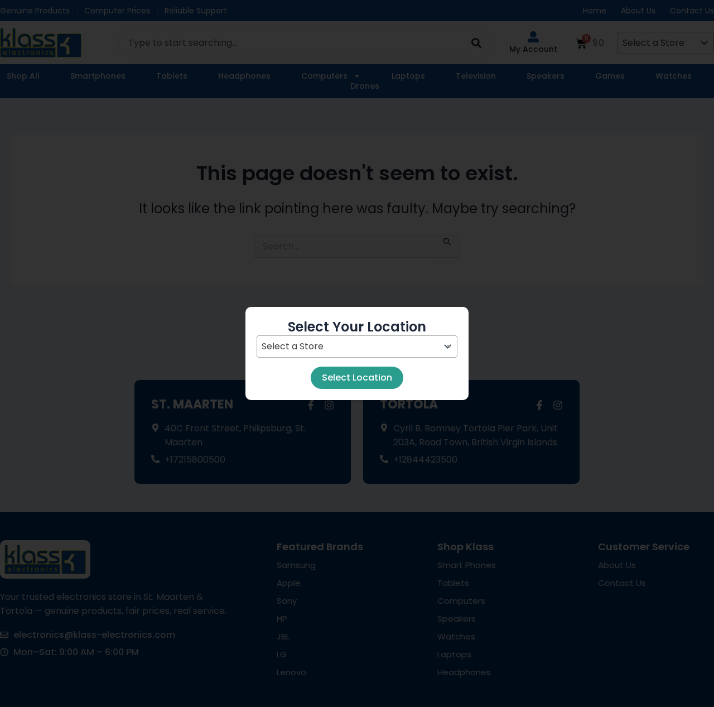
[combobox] (357, 346)
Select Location (357, 377)
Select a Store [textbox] (293, 346)
